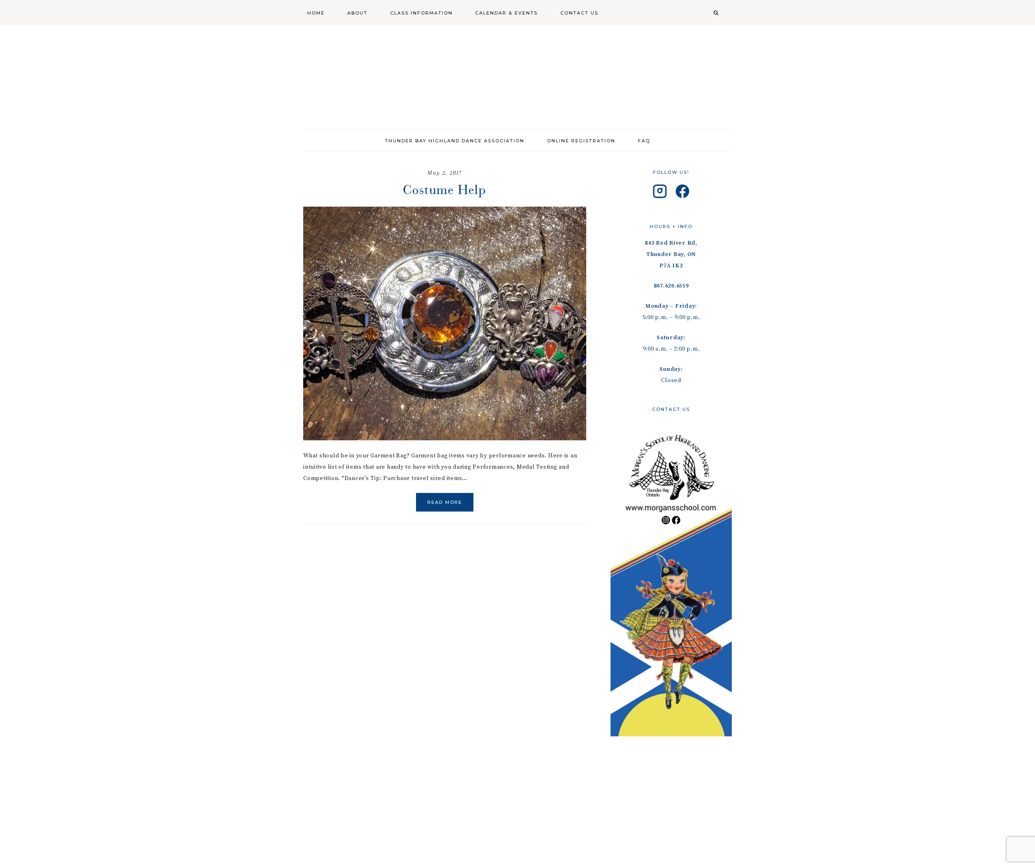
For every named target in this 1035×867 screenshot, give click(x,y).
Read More (444, 502)
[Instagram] (660, 193)
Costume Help (444, 189)
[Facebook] (682, 193)
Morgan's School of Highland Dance (517, 72)
